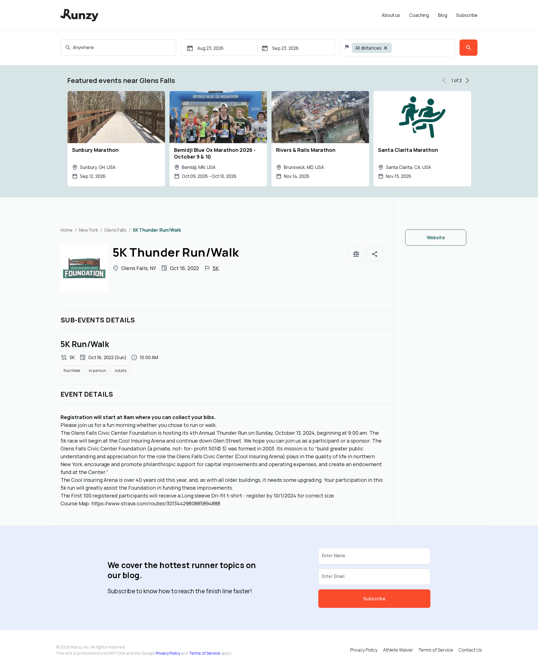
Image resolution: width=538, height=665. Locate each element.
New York (88, 230)
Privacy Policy (168, 653)
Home (67, 230)
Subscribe (466, 15)
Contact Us (470, 650)
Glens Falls (115, 230)
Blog (442, 15)
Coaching (419, 15)
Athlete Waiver (398, 650)
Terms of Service (204, 653)
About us (391, 15)
